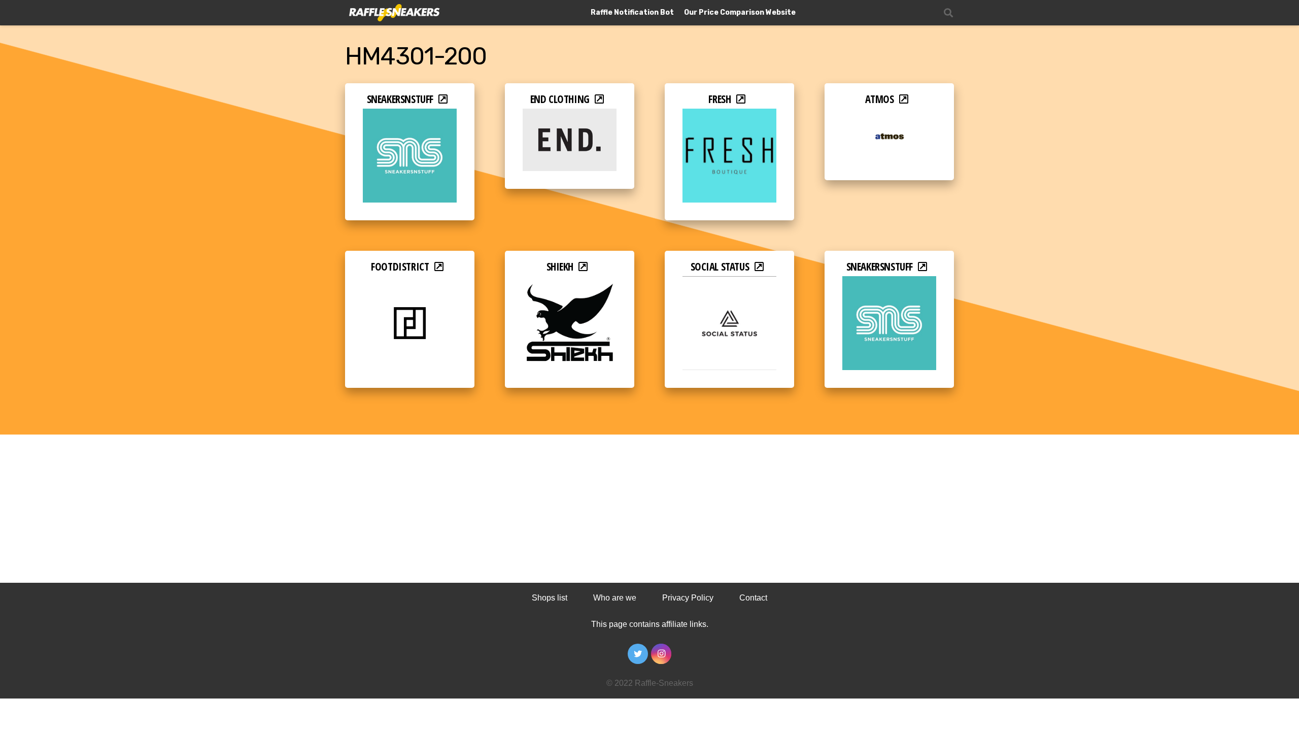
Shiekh (560, 266)
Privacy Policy (687, 597)
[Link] (393, 13)
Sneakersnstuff (400, 99)
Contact (753, 597)
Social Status (720, 266)
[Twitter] (638, 654)
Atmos (879, 99)
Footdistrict (400, 266)
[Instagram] (661, 654)
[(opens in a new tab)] (410, 115)
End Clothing (560, 99)
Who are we (614, 597)
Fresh (719, 99)
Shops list (549, 597)
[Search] (948, 13)
